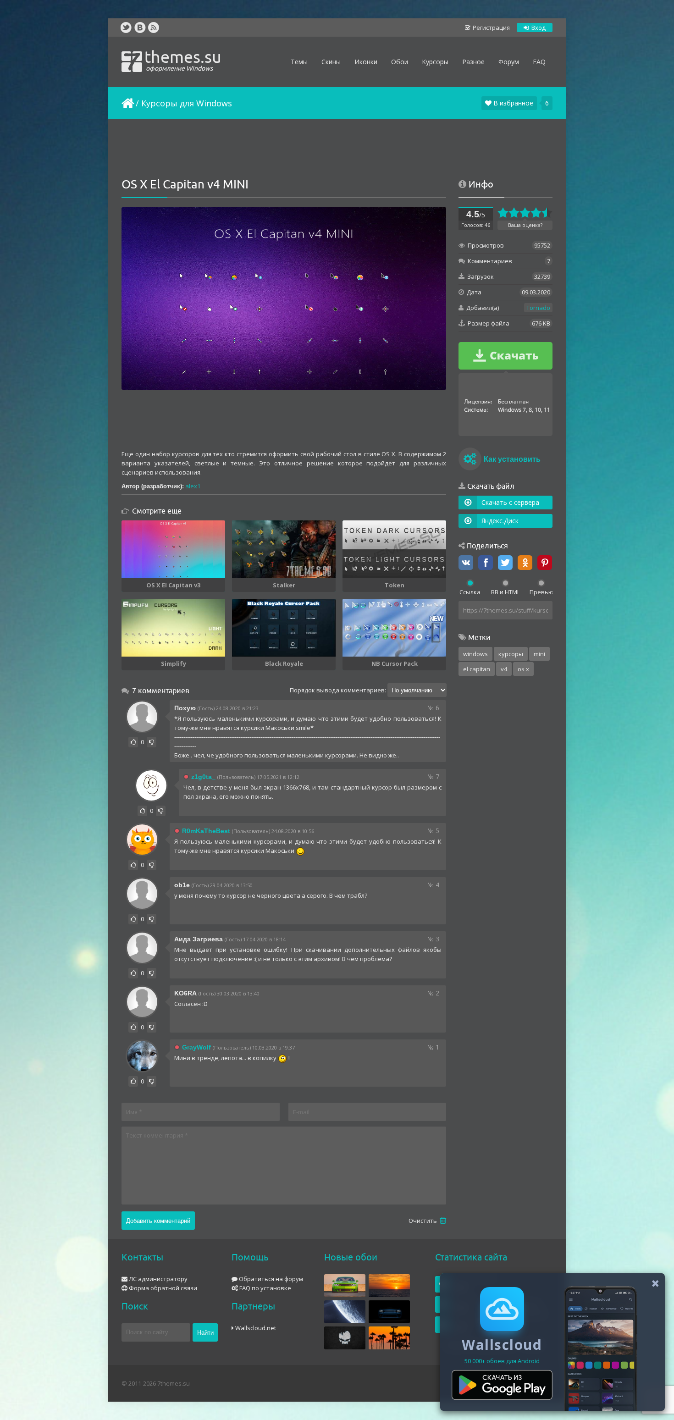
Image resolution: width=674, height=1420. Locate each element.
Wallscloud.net (255, 1328)
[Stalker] (284, 549)
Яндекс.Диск (500, 520)
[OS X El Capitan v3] (173, 549)
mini (539, 654)
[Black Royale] (284, 628)
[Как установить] (470, 460)
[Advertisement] (337, 149)
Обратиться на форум (270, 1279)
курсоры (510, 654)
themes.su (182, 59)
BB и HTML (505, 592)
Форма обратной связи (162, 1288)
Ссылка (470, 592)
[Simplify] (173, 628)
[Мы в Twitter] (126, 27)
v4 (504, 669)
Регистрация (490, 27)
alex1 (192, 486)
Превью (541, 592)
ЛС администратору (157, 1279)
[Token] (394, 549)
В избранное (512, 103)
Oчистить (423, 1220)
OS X (523, 669)
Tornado (538, 308)
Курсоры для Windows (186, 103)
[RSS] (153, 27)
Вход (538, 27)
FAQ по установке (264, 1288)
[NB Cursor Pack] (394, 628)
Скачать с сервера (510, 502)
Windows (475, 654)
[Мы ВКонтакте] (139, 27)
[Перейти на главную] (127, 103)
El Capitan (476, 669)
